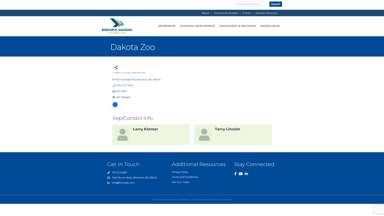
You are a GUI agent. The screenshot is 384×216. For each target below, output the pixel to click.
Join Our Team (180, 182)
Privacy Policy (180, 172)
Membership (167, 26)
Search (275, 4)
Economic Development (197, 26)
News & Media (270, 26)
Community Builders (226, 13)
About (205, 13)
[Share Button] (115, 67)
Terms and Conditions (185, 177)
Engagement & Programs (238, 26)
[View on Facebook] (115, 106)
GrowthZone (226, 199)
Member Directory (266, 13)
